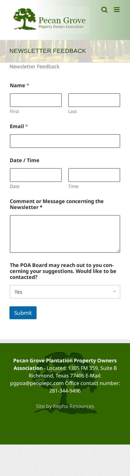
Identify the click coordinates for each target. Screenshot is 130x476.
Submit (23, 312)
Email (19, 126)
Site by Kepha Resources (65, 406)
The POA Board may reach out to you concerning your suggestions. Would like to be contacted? (63, 271)
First (14, 111)
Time (73, 186)
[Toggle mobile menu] (117, 9)
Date (15, 186)
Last (72, 111)
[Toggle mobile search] (104, 9)
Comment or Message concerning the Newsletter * (57, 204)
